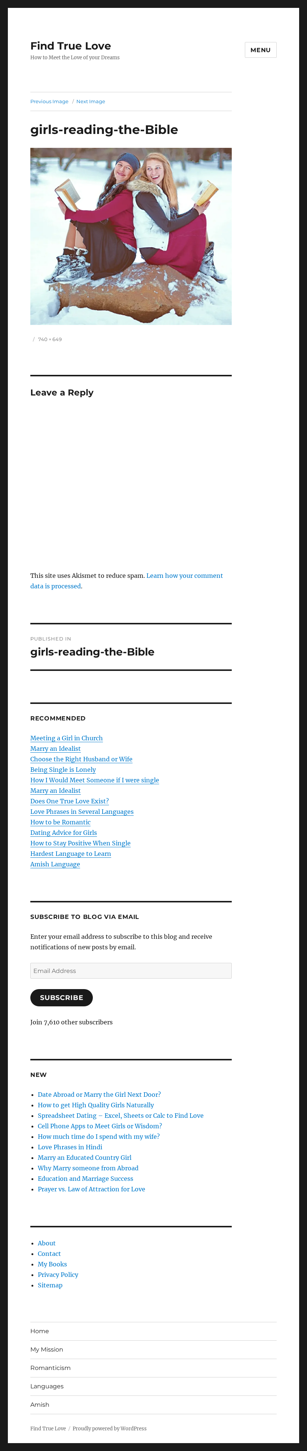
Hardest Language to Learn (70, 853)
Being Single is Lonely (63, 769)
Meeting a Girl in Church (66, 738)
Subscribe (61, 998)
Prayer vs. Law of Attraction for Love (91, 1189)
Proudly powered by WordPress (110, 1428)
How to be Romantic (60, 822)
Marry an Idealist (55, 748)
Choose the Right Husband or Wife (81, 759)
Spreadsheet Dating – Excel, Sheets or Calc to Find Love (121, 1115)
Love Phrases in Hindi (70, 1147)
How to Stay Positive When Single (80, 843)
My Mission (46, 1349)
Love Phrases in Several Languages (82, 811)
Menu (260, 50)
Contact (49, 1253)
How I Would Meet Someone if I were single (94, 780)
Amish (39, 1404)
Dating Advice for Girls (63, 832)
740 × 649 (50, 339)
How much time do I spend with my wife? (99, 1136)
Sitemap (50, 1285)
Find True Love (70, 45)
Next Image (90, 101)
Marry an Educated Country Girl (84, 1157)
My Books (52, 1264)
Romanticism (50, 1367)
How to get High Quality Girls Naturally (96, 1105)
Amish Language (55, 864)
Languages (47, 1386)
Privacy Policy (58, 1274)
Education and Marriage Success (85, 1178)
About (47, 1243)
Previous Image (49, 101)
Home (39, 1331)
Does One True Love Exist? (69, 801)
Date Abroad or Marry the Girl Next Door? (99, 1094)
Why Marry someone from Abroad (88, 1168)
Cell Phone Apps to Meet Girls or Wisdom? (100, 1126)
